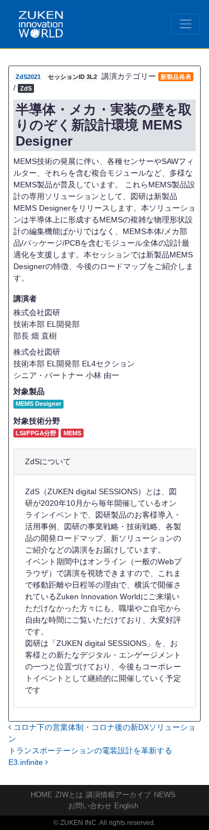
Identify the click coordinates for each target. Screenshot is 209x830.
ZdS (26, 88)
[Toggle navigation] (185, 24)
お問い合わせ (89, 806)
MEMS (72, 433)
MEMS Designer (38, 403)
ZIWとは (69, 795)
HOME (41, 795)
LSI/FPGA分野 (36, 433)
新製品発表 (176, 76)
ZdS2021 (28, 76)
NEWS (165, 795)
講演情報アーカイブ (118, 795)
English (126, 806)
